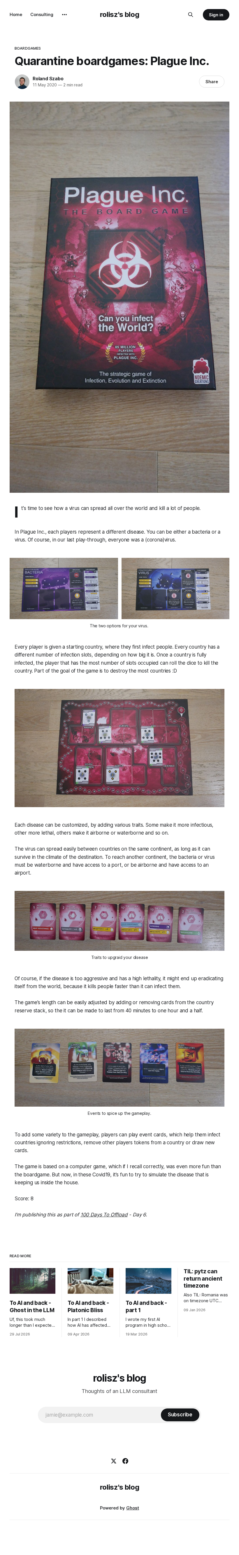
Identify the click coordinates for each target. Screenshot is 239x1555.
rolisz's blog (119, 14)
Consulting (41, 14)
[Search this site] (190, 14)
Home (16, 14)
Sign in (216, 15)
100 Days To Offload (104, 1215)
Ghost (132, 1508)
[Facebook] (125, 1461)
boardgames (28, 48)
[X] (114, 1461)
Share (211, 81)
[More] (64, 14)
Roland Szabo (48, 78)
